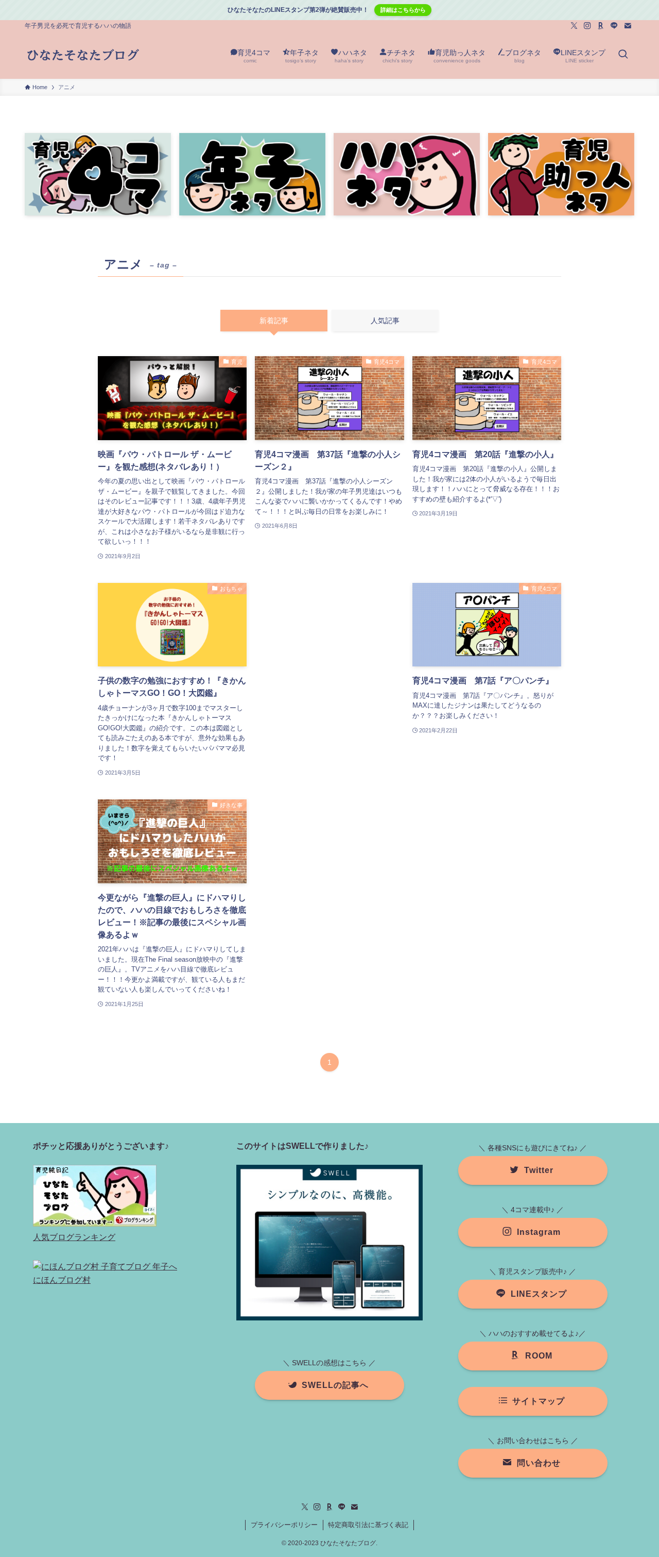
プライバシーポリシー (284, 1525)
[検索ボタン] (623, 55)
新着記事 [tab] (273, 320)
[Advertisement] (329, 671)
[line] (614, 25)
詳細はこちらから (403, 10)
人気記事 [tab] (385, 320)
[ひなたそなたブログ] (83, 55)
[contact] (627, 25)
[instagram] (587, 25)
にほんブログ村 (62, 1280)
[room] (601, 25)
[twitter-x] (574, 25)
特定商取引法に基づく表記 (368, 1525)
